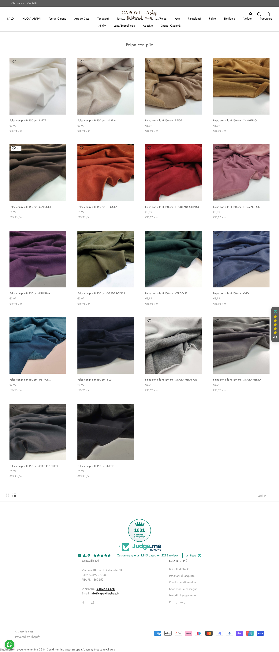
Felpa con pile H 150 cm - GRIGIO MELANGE (171, 379)
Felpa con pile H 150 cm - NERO (95, 466)
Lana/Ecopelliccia (124, 26)
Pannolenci (194, 19)
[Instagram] (92, 602)
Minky (102, 26)
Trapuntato (266, 19)
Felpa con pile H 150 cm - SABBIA (96, 120)
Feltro (212, 19)
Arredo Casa (81, 19)
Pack (177, 19)
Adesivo (148, 26)
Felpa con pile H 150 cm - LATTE (27, 120)
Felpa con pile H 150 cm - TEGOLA (97, 207)
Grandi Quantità (170, 26)
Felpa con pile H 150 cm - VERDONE (166, 293)
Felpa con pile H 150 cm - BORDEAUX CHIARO (172, 207)
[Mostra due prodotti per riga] (7, 495)
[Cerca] (259, 14)
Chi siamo (17, 3)
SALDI (10, 19)
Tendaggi (103, 19)
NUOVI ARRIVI (31, 19)
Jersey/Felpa (158, 19)
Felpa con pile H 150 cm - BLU (94, 379)
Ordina (262, 496)
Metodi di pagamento (182, 595)
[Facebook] (83, 602)
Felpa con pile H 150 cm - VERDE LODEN (101, 293)
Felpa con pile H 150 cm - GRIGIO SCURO (33, 466)
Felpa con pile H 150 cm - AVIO (231, 293)
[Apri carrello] (268, 14)
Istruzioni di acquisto (182, 576)
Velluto (248, 19)
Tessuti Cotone (57, 19)
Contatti (32, 3)
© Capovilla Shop (24, 631)
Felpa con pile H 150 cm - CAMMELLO (235, 120)
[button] (275, 324)
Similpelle (230, 19)
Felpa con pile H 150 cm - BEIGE (163, 120)
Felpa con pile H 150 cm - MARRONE (30, 207)
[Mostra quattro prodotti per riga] (14, 495)
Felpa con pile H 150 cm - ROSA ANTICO (236, 207)
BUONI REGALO (179, 569)
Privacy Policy (177, 602)
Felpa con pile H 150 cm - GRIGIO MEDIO (237, 379)
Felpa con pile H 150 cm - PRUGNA (29, 293)
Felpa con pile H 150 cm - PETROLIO (30, 379)
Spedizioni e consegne (183, 589)
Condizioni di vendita (182, 582)
